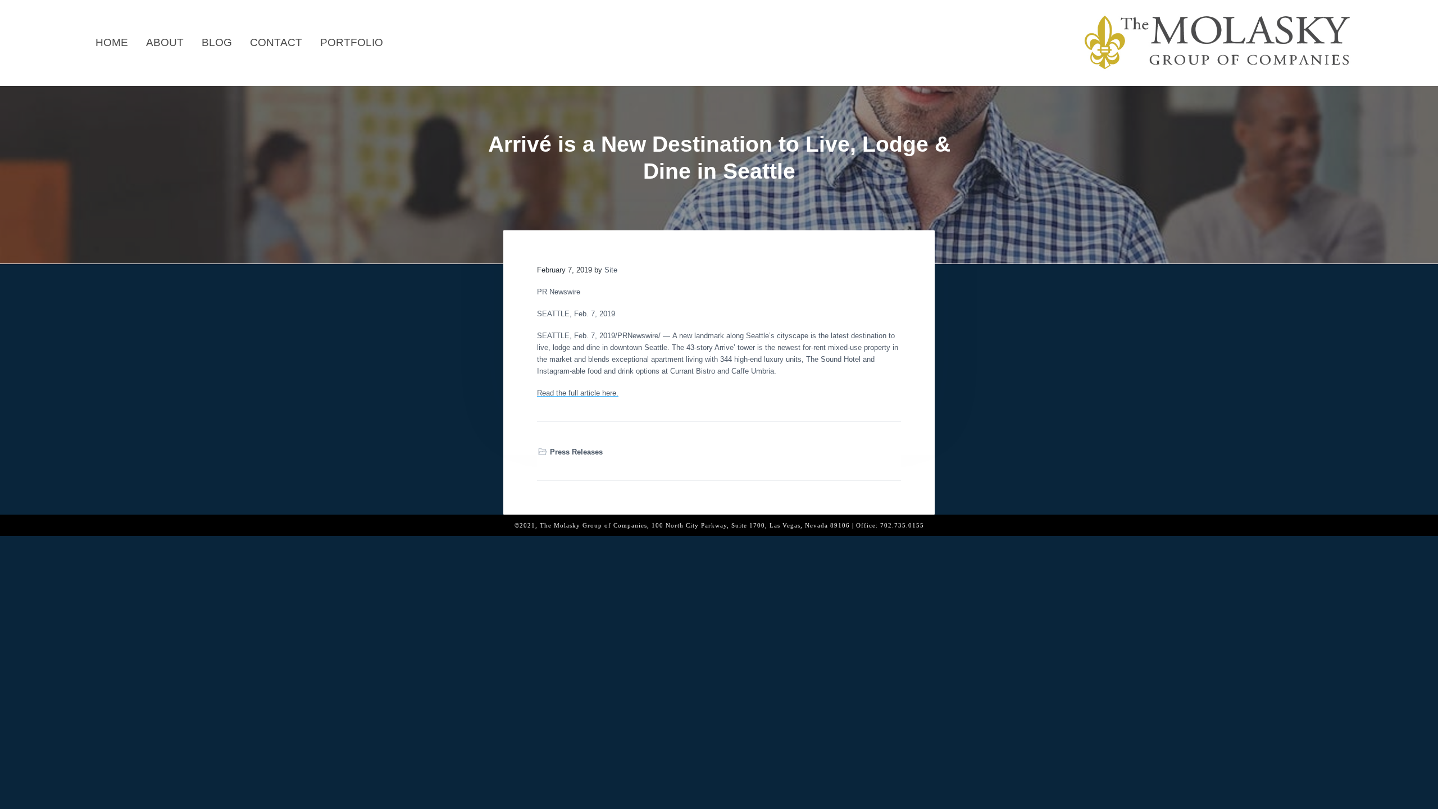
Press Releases (576, 452)
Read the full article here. (577, 393)
